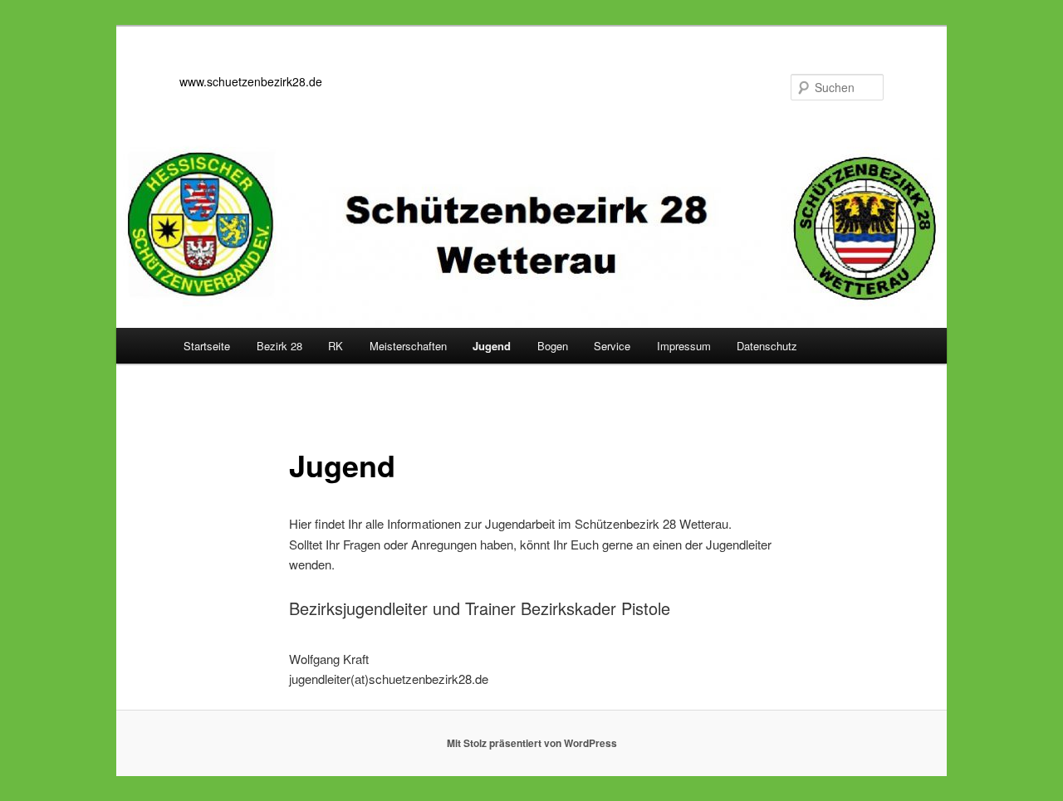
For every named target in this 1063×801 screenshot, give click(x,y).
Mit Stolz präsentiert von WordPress (532, 742)
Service (612, 346)
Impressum (684, 346)
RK (335, 346)
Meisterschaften (408, 346)
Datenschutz (767, 346)
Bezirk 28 (279, 346)
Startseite (207, 346)
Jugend (492, 346)
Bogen (552, 346)
